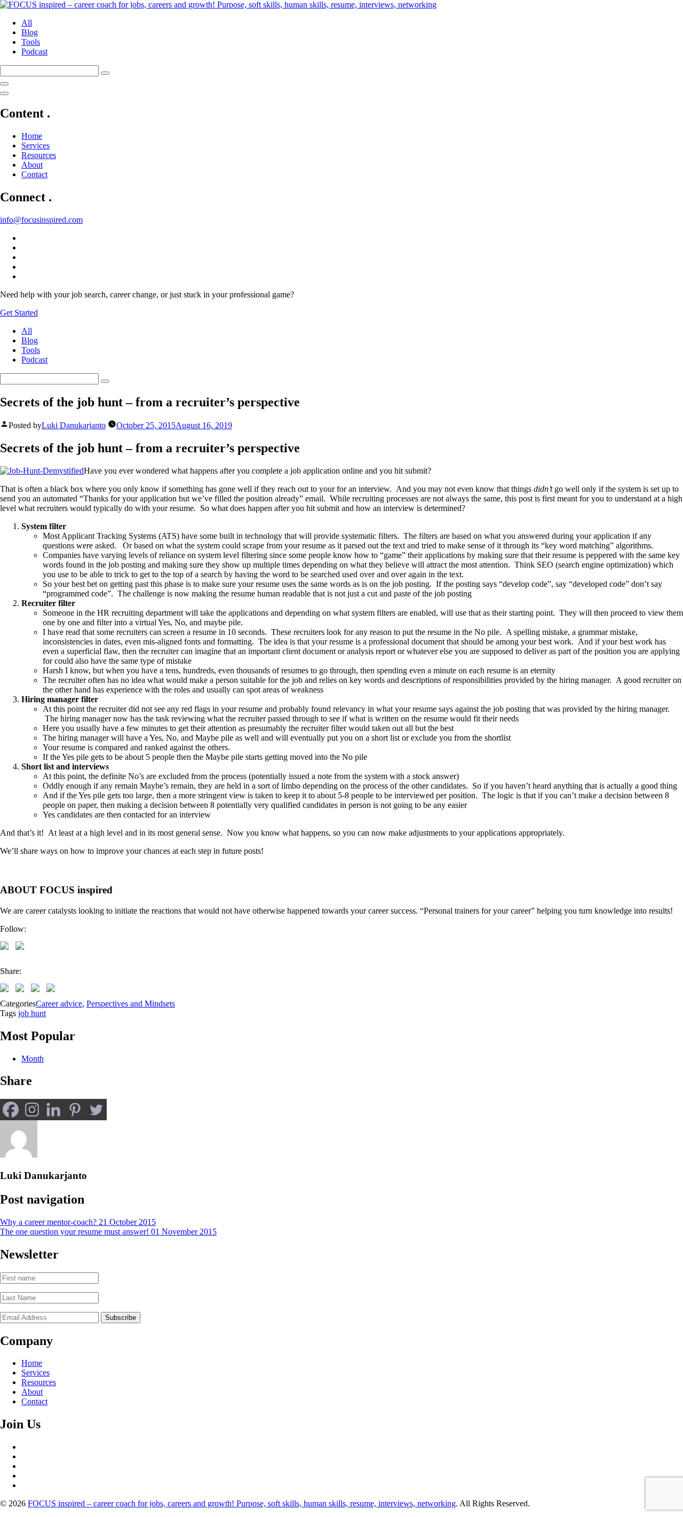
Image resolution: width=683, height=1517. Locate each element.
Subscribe (120, 1318)
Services (35, 145)
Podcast (34, 51)
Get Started (19, 312)
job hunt (32, 1013)
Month (32, 1058)
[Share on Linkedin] (37, 990)
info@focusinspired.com (41, 219)
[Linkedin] (53, 1109)
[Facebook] (10, 1109)
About (32, 164)
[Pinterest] (74, 1109)
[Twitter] (96, 1109)
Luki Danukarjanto (74, 425)
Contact (34, 174)
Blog (29, 32)
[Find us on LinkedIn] (21, 947)
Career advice (59, 1003)
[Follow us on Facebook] (6, 947)
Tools (30, 41)
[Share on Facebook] (6, 990)
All (26, 22)
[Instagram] (32, 1109)
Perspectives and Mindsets (130, 1003)
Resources (38, 155)
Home (31, 135)
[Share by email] (52, 990)
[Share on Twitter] (21, 990)
